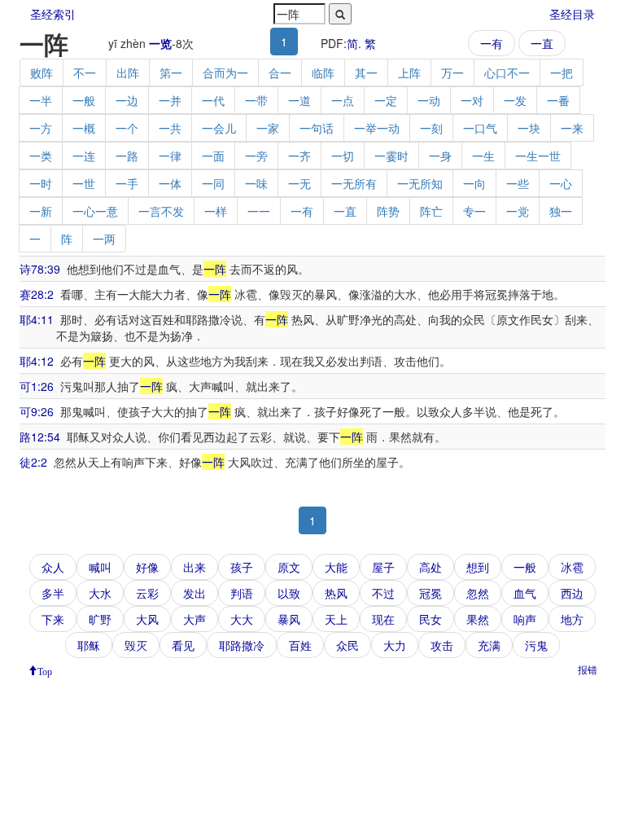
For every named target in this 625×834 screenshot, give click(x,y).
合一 (280, 72)
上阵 (409, 72)
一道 (299, 100)
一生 (483, 155)
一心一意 (95, 211)
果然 (477, 619)
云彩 (147, 593)
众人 (53, 567)
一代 (213, 100)
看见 (183, 645)
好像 (147, 567)
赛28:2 (37, 294)
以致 (289, 593)
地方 (572, 619)
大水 (100, 593)
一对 (472, 100)
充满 (489, 645)
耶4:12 (37, 361)
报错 (587, 669)
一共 (170, 128)
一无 (299, 183)
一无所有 (354, 183)
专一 (474, 211)
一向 (474, 183)
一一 (258, 211)
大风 (147, 619)
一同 (213, 183)
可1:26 (37, 386)
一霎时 (391, 155)
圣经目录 (572, 14)
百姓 (300, 645)
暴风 (289, 619)
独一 (560, 211)
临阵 (323, 72)
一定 (385, 100)
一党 (517, 211)
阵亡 (431, 211)
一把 (561, 72)
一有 (491, 43)
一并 (170, 100)
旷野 (100, 619)
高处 (430, 567)
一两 (104, 238)
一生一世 (538, 155)
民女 (430, 619)
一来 (572, 128)
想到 (477, 567)
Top (44, 670)
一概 (83, 128)
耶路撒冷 (241, 645)
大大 (241, 619)
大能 (336, 567)
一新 (40, 211)
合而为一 (225, 72)
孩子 (241, 567)
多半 (53, 593)
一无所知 (420, 183)
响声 (525, 619)
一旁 (256, 155)
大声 (194, 619)
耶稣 (88, 645)
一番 (558, 100)
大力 (394, 645)
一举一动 (377, 128)
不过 (383, 593)
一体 (170, 183)
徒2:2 (33, 462)
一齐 (299, 155)
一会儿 (219, 128)
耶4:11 (37, 319)
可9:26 (37, 411)
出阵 (127, 72)
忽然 (477, 593)
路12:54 (40, 436)
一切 (342, 155)
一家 (267, 128)
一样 (215, 211)
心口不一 (507, 72)
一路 (127, 155)
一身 (440, 155)
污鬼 (536, 645)
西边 (572, 593)
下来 (53, 619)
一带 (256, 100)
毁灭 (136, 645)
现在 (383, 619)
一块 (529, 128)
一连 (83, 155)
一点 (342, 100)
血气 (525, 593)
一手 (127, 183)
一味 (256, 183)
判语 (241, 593)
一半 (40, 100)
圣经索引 (53, 14)
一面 (213, 155)
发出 (194, 593)
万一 (452, 72)
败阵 (41, 72)
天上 (336, 619)
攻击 (442, 645)
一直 (542, 43)
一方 (40, 128)
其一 (366, 72)
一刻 (431, 128)
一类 (40, 155)
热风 (336, 593)
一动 (428, 100)
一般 (83, 100)
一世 (83, 183)
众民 (347, 645)
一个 (127, 128)
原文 (289, 567)
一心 (560, 183)
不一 (84, 72)
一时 (40, 183)
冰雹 (572, 567)
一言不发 (161, 211)
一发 (515, 100)
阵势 (388, 211)
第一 (171, 72)
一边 (127, 100)
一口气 (480, 128)
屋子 (383, 567)
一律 (170, 155)
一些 (517, 183)
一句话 (316, 128)
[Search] (340, 13)
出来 (194, 567)
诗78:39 (40, 269)
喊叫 (100, 567)
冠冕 (430, 593)
